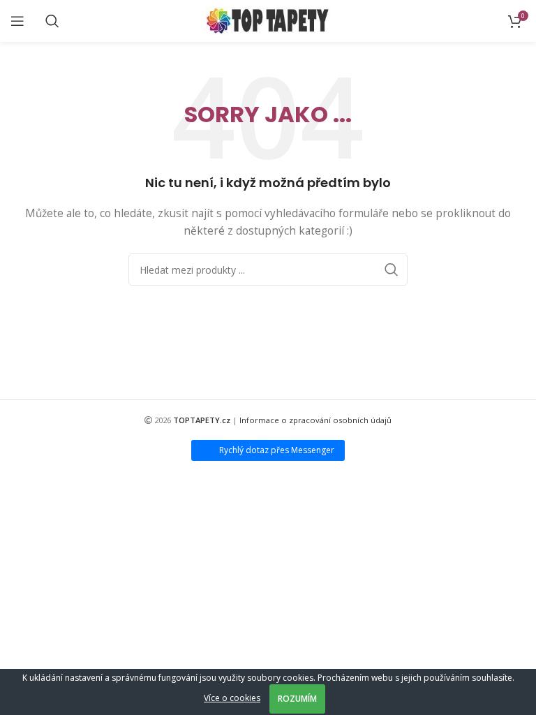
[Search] (52, 21)
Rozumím (297, 699)
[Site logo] (268, 20)
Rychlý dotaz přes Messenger (276, 450)
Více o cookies (232, 698)
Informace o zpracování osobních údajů (315, 420)
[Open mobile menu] (17, 21)
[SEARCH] (391, 269)
